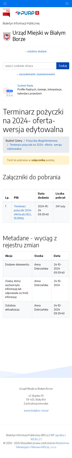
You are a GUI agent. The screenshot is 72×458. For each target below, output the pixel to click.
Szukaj (63, 66)
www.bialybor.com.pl (36, 410)
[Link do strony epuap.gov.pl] (27, 12)
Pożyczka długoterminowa (41, 140)
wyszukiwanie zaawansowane (37, 74)
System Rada (25, 85)
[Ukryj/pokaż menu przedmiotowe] (5, 3)
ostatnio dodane (37, 51)
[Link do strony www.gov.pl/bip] (8, 12)
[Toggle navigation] (67, 3)
